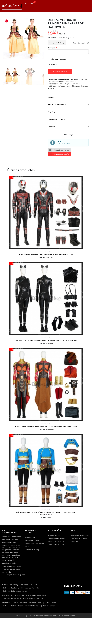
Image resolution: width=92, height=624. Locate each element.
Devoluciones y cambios (57, 119)
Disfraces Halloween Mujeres (59, 84)
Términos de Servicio (56, 544)
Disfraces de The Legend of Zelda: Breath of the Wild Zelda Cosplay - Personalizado (46, 513)
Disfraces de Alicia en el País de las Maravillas (21, 588)
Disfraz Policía (50, 603)
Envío (27, 546)
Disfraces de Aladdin (29, 585)
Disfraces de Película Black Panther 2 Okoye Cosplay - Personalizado (46, 426)
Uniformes (6, 603)
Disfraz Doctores (36, 603)
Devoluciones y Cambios (34, 543)
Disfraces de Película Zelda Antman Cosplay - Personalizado (46, 254)
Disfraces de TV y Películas (13, 595)
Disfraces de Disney (10, 585)
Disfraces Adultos (73, 81)
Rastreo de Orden (32, 540)
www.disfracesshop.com (66, 616)
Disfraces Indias (64, 86)
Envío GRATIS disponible (57, 104)
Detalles (51, 97)
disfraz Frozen (13, 569)
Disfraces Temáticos (79, 79)
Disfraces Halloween (56, 81)
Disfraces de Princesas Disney (15, 591)
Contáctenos (30, 537)
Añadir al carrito (61, 71)
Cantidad (51, 48)
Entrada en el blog (32, 550)
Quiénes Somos (54, 535)
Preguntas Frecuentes (56, 538)
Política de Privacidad (56, 541)
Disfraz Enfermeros (32, 606)
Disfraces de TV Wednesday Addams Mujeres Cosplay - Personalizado (46, 340)
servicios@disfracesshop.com (13, 575)
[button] (41, 42)
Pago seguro (52, 112)
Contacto (51, 127)
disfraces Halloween (10, 552)
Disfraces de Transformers (33, 598)
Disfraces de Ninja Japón (13, 606)
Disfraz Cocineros (20, 603)
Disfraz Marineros (50, 606)
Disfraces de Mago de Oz (36, 595)
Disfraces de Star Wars (12, 598)
